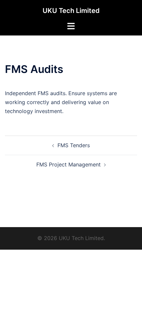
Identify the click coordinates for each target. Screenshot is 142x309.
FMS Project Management (68, 164)
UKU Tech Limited (71, 11)
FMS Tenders (73, 145)
